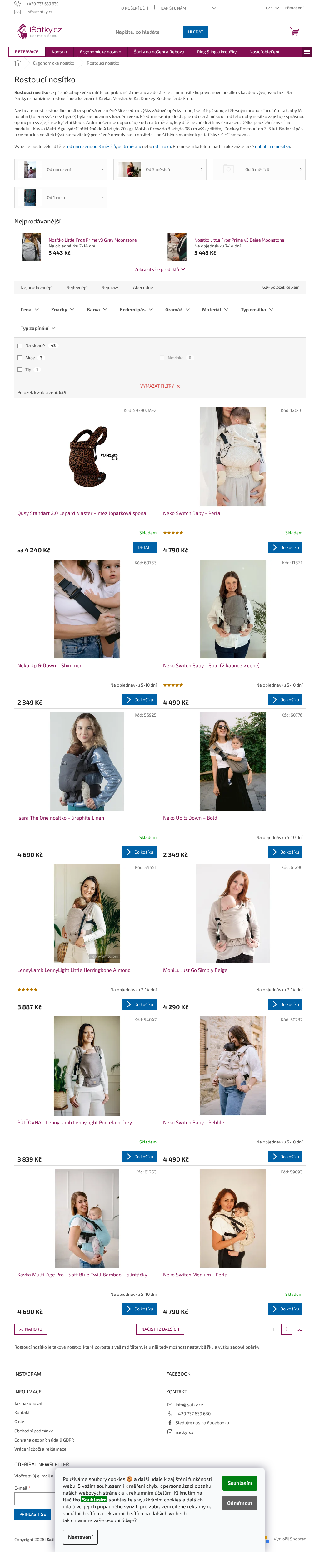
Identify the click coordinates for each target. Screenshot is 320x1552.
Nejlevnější (77, 287)
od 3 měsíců (104, 146)
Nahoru (33, 1329)
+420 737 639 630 (193, 1413)
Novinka (179, 357)
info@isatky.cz (189, 1404)
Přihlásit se (32, 1514)
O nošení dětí (134, 8)
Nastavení (80, 1537)
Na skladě (40, 345)
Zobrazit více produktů (157, 269)
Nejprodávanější (37, 287)
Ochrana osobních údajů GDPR (44, 1439)
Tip (31, 369)
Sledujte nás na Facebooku (202, 1422)
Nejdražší (110, 287)
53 (300, 1329)
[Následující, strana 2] (286, 1329)
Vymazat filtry (157, 386)
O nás (19, 1421)
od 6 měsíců (129, 146)
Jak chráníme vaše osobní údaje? (100, 1520)
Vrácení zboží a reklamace (40, 1449)
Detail (145, 547)
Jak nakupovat (28, 1403)
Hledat (195, 31)
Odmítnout (239, 1503)
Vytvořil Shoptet (290, 1538)
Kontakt (22, 1412)
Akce (33, 357)
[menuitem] (27, 51)
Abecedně (143, 287)
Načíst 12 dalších (160, 1329)
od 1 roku (162, 146)
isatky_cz (184, 1432)
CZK (270, 7)
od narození (79, 146)
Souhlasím (240, 1483)
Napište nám (173, 8)
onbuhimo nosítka (272, 146)
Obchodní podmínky (33, 1430)
